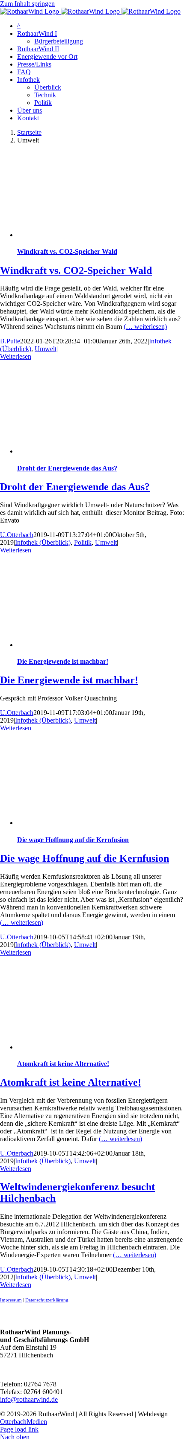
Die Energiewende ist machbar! (62, 661)
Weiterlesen (15, 356)
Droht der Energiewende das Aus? (67, 468)
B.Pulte (10, 341)
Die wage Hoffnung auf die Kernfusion (73, 839)
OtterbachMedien (23, 1421)
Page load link (19, 1429)
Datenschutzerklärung (46, 1300)
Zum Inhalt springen (27, 3)
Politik (83, 542)
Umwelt (45, 348)
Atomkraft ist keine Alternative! (63, 1063)
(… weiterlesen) (145, 326)
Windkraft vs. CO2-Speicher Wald (67, 251)
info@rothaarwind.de (29, 1399)
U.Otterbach (16, 534)
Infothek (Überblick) (43, 542)
